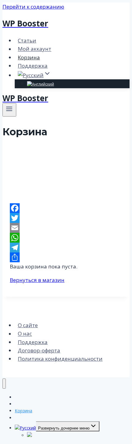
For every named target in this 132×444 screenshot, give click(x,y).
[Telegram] (66, 247)
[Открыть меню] (9, 110)
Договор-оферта (39, 350)
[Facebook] (66, 208)
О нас (25, 333)
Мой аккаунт (34, 49)
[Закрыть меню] (4, 384)
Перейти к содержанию (33, 6)
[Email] (66, 228)
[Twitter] (66, 218)
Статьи (27, 40)
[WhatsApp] (66, 238)
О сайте (28, 325)
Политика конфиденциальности (60, 358)
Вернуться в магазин (37, 279)
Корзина (29, 57)
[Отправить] (66, 257)
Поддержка (33, 65)
